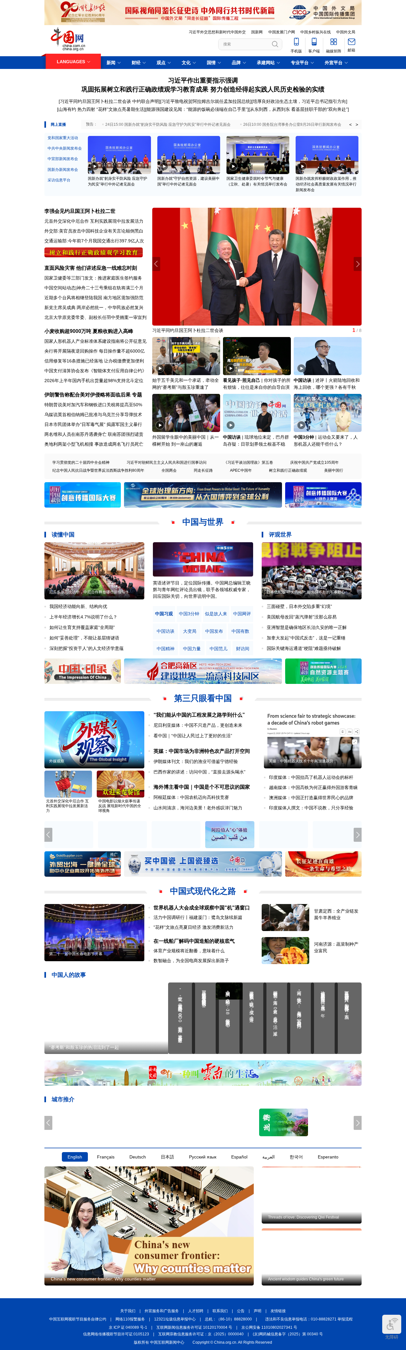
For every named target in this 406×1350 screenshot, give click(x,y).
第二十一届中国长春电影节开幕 (75, 954)
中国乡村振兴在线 (315, 32)
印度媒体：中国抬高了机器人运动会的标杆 (311, 777)
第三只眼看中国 (203, 698)
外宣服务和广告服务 (162, 1311)
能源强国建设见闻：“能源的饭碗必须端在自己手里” (197, 109)
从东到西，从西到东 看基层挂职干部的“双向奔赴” (299, 109)
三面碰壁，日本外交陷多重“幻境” (299, 606)
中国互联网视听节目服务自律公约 (77, 1319)
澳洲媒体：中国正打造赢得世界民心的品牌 (311, 797)
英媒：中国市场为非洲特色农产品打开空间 (202, 751)
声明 (257, 1311)
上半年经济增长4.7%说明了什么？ (83, 616)
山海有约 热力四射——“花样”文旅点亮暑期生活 (199, 330)
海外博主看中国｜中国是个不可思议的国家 (202, 787)
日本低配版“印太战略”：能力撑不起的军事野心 (305, 592)
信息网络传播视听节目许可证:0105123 (116, 1334)
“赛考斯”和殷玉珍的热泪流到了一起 (84, 1047)
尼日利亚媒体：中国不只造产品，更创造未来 (198, 725)
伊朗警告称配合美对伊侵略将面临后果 (87, 394)
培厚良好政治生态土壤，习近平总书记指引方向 (299, 101)
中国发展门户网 (281, 32)
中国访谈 (302, 380)
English (75, 1157)
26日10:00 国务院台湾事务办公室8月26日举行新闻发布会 (292, 124)
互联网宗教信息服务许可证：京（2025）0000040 (201, 1334)
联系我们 (220, 1311)
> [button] (357, 124)
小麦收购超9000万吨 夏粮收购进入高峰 (88, 331)
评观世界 (280, 534)
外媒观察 (56, 761)
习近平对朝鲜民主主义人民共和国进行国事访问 (166, 462)
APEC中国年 (241, 470)
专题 (137, 394)
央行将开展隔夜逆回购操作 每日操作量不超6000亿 (94, 351)
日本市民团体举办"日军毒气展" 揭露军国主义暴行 (93, 424)
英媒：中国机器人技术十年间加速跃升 (301, 761)
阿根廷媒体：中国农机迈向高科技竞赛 (191, 797)
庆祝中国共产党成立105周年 (314, 462)
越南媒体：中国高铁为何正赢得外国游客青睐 (313, 787)
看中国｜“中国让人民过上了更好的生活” (193, 735)
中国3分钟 (304, 437)
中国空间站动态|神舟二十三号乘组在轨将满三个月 (93, 287)
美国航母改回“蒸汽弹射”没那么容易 (302, 616)
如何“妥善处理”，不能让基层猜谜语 (84, 637)
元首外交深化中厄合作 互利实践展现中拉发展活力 (93, 221)
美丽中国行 (333, 470)
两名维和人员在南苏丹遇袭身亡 (75, 434)
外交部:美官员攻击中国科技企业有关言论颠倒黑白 (93, 230)
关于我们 (127, 1311)
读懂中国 (63, 534)
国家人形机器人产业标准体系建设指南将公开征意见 (95, 341)
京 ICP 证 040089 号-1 (128, 1328)
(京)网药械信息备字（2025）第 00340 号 (288, 1334)
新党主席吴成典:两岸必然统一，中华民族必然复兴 (93, 307)
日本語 (167, 1157)
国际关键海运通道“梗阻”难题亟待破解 (304, 648)
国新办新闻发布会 (63, 169)
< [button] (350, 124)
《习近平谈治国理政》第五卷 (248, 462)
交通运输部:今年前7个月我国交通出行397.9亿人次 (94, 240)
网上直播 (58, 124)
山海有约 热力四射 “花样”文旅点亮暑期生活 (101, 109)
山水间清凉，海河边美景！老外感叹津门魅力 (198, 807)
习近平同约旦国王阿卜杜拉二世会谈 (95, 101)
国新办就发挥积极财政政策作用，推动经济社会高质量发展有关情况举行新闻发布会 (326, 184)
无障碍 (391, 1337)
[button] (358, 264)
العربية (268, 1157)
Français (106, 1157)
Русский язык (202, 1157)
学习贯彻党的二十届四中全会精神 (80, 462)
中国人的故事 (69, 975)
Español (239, 1157)
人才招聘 (195, 1311)
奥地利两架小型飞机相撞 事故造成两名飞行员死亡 (93, 444)
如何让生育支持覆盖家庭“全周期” (82, 627)
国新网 (257, 32)
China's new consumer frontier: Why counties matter (103, 1278)
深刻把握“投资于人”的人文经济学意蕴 (86, 648)
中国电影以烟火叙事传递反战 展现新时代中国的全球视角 (119, 806)
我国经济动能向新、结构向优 (78, 606)
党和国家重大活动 (63, 138)
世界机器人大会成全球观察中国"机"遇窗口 (202, 907)
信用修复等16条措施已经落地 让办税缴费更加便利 (94, 360)
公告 (241, 1311)
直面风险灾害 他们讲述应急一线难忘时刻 (90, 268)
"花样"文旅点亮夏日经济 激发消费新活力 (193, 927)
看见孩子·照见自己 (241, 380)
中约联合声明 (145, 101)
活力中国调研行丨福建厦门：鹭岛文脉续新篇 (198, 917)
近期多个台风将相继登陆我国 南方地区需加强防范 (93, 297)
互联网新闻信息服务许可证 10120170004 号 (194, 1328)
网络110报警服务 (130, 1319)
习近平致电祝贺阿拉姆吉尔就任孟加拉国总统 (205, 101)
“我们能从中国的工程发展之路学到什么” (199, 715)
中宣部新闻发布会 (63, 159)
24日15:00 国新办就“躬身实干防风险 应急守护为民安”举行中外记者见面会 (168, 124)
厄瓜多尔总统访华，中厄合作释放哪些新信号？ (89, 592)
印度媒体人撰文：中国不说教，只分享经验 (311, 807)
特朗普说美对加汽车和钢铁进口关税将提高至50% (93, 404)
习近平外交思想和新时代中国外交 (217, 32)
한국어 (296, 1157)
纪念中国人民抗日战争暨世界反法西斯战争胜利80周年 (98, 470)
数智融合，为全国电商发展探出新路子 (191, 960)
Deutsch (137, 1157)
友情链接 (278, 1311)
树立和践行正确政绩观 (288, 470)
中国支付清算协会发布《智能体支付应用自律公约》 (95, 370)
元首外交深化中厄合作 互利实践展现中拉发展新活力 (67, 806)
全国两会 (169, 470)
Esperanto (328, 1157)
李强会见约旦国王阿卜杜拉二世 (79, 211)
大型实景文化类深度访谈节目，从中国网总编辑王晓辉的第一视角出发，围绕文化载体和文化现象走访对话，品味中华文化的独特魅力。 (202, 589)
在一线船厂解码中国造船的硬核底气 (194, 941)
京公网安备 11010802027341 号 (269, 1328)
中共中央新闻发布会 (65, 148)
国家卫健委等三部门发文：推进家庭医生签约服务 (93, 277)
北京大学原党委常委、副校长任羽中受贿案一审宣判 (95, 317)
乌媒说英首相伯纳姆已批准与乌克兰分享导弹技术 (93, 414)
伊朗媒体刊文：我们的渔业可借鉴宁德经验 (196, 761)
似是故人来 (216, 613)
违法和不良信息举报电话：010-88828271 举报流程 (309, 1319)
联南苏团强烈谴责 (125, 434)
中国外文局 (345, 32)
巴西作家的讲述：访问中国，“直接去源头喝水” (200, 771)
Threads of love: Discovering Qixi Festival (303, 1217)
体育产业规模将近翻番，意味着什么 (189, 950)
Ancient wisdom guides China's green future (306, 1279)
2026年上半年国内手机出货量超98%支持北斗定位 (93, 380)
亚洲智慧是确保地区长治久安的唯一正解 (307, 627)
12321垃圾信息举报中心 (175, 1319)
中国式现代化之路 (203, 891)
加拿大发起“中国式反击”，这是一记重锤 (306, 637)
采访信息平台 (59, 180)
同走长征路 (203, 470)
